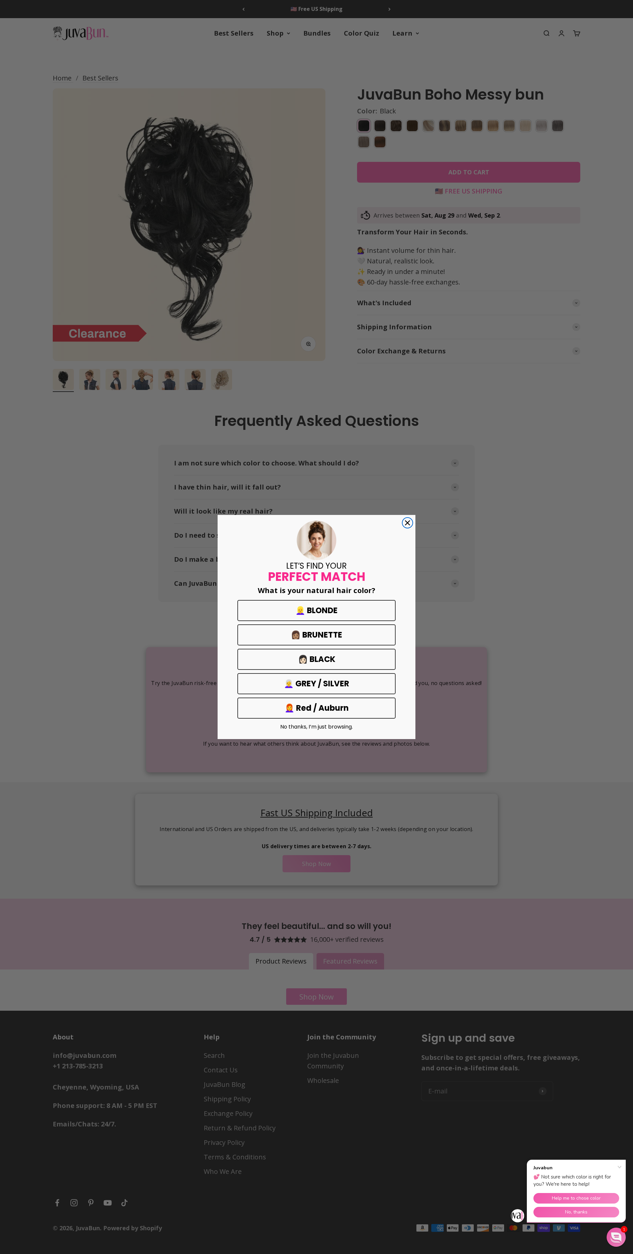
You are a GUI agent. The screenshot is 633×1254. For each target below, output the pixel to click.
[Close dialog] (407, 523)
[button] (616, 1237)
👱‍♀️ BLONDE (316, 610)
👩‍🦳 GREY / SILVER (316, 683)
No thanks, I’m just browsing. (316, 727)
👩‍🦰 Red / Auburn (317, 707)
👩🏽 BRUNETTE (316, 634)
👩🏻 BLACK (316, 659)
